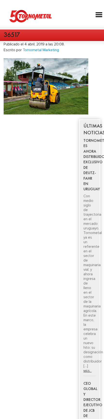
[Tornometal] (52, 16)
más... (87, 371)
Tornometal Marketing (41, 50)
